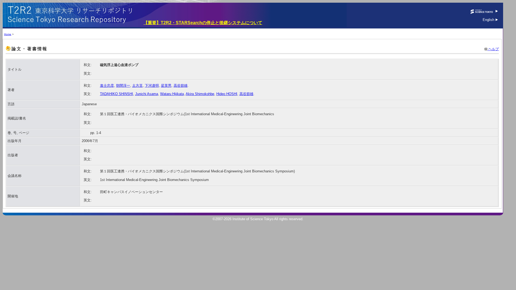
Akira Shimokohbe (200, 94)
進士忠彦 (107, 86)
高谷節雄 (181, 86)
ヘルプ (493, 49)
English (489, 20)
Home (7, 34)
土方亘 (137, 86)
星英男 (166, 86)
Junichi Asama (146, 94)
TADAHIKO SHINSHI (116, 94)
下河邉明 (152, 86)
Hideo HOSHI (226, 94)
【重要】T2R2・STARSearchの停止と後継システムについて (203, 22)
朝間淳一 (123, 86)
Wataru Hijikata (172, 94)
